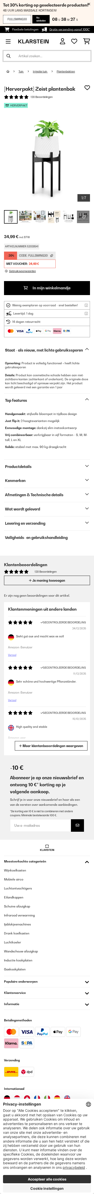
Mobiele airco (13, 879)
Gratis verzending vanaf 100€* (69, 29)
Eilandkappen (13, 897)
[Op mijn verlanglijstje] (87, 87)
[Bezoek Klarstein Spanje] (57, 1098)
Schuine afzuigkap (17, 906)
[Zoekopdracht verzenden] (9, 56)
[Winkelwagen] (86, 41)
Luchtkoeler (12, 942)
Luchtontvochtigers (18, 888)
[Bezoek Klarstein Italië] (47, 1098)
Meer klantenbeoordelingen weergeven (52, 746)
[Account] (62, 41)
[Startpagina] (13, 71)
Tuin (21, 71)
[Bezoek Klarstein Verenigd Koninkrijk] (67, 1098)
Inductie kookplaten (18, 960)
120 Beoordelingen (42, 96)
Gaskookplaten (15, 969)
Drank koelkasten (16, 933)
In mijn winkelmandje (51, 288)
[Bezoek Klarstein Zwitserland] (27, 1098)
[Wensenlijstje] (74, 41)
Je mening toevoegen (48, 580)
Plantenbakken (66, 71)
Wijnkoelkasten (15, 870)
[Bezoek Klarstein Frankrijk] (37, 1098)
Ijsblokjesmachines (17, 924)
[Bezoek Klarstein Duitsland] (7, 1098)
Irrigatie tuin (40, 71)
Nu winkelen (41, 19)
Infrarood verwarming (19, 915)
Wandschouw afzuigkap (21, 951)
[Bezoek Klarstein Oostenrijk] (17, 1098)
